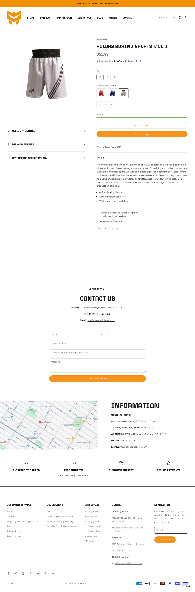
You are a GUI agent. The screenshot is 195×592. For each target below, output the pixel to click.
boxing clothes (92, 531)
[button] (142, 61)
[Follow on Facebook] (8, 573)
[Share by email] (117, 228)
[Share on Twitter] (109, 228)
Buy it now (142, 134)
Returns (11, 526)
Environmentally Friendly (60, 521)
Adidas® (102, 39)
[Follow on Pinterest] (30, 573)
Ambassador (64, 17)
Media (113, 17)
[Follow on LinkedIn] (52, 573)
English (161, 18)
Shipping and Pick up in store (22, 521)
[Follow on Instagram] (23, 573)
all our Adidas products (129, 182)
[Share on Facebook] (105, 228)
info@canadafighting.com (101, 320)
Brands (45, 17)
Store (30, 17)
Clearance (84, 17)
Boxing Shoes (92, 511)
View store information (112, 221)
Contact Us (13, 516)
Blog (100, 17)
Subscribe (165, 539)
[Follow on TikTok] (45, 573)
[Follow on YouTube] (38, 573)
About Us (52, 511)
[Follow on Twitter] (15, 573)
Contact (128, 17)
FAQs (10, 511)
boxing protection (94, 526)
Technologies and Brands (60, 516)
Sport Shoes (91, 516)
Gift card (89, 541)
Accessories (91, 536)
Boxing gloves (92, 521)
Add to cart (142, 125)
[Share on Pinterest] (113, 228)
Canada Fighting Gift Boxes (61, 526)
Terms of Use (14, 536)
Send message (97, 378)
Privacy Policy (14, 531)
